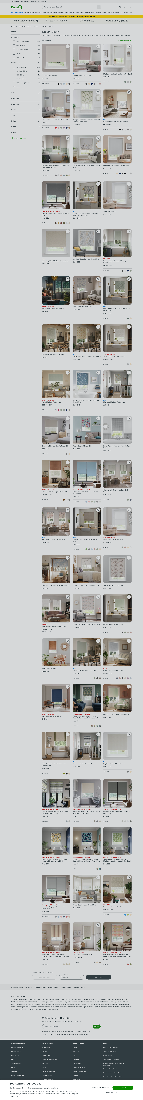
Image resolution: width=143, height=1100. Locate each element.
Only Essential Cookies (100, 1088)
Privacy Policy (14, 1096)
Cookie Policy (70, 1094)
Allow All (122, 1088)
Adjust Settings (112, 1092)
